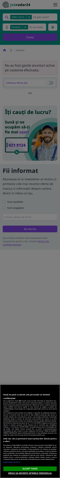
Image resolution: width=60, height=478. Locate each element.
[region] (30, 431)
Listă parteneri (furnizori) (11, 462)
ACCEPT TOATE (30, 468)
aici (9, 427)
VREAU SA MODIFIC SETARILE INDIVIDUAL (30, 473)
